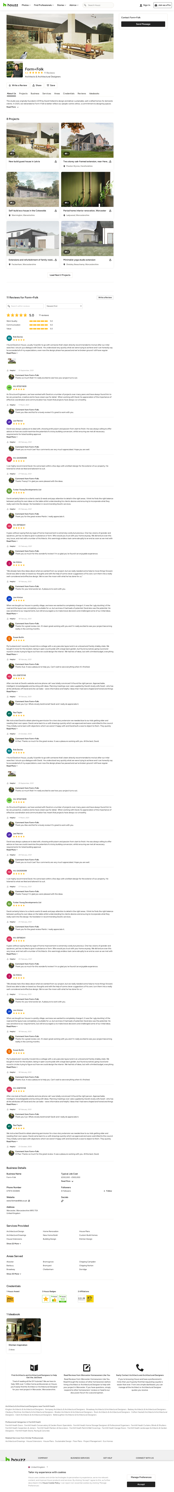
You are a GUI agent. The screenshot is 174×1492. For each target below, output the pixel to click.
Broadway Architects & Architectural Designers (106, 1409)
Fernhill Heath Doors (14, 1425)
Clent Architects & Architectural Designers (33, 1415)
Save (52, 85)
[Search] (85, 5)
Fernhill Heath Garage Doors (114, 1428)
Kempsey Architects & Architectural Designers (65, 1409)
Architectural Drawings (15, 1441)
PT (9, 713)
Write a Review (105, 297)
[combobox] (98, 5)
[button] (64, 306)
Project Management (92, 1441)
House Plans (48, 1441)
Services (46, 93)
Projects (23, 93)
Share (38, 85)
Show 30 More (13, 1274)
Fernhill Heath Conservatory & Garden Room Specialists (48, 1425)
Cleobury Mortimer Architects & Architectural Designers (29, 1412)
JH (9, 598)
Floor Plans (77, 1441)
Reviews (82, 93)
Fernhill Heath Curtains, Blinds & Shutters (148, 1425)
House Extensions (34, 1441)
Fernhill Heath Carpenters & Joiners (20, 1428)
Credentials (68, 93)
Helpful (12, 370)
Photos (25, 5)
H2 (9, 459)
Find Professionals (43, 5)
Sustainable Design (63, 1441)
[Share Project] (55, 161)
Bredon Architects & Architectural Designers (74, 1412)
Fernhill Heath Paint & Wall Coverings (85, 1428)
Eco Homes (108, 1441)
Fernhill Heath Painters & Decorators (52, 1428)
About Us (11, 93)
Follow (109, 1191)
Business (35, 93)
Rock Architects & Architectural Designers (112, 1412)
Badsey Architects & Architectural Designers (147, 1409)
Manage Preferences (141, 1477)
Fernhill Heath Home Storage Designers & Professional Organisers (101, 1425)
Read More (11, 107)
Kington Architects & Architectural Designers (24, 1409)
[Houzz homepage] (10, 5)
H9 (9, 387)
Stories (60, 5)
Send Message (143, 24)
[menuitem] (26, 5)
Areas (57, 93)
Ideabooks (94, 93)
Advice (72, 5)
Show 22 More (13, 1243)
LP (9, 422)
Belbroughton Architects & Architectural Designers (75, 1415)
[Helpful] (8, 370)
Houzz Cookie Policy (51, 1483)
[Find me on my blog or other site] (62, 1200)
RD (9, 338)
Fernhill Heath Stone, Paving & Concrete (32, 1431)
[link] (12, 353)
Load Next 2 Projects (60, 275)
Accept (141, 1484)
